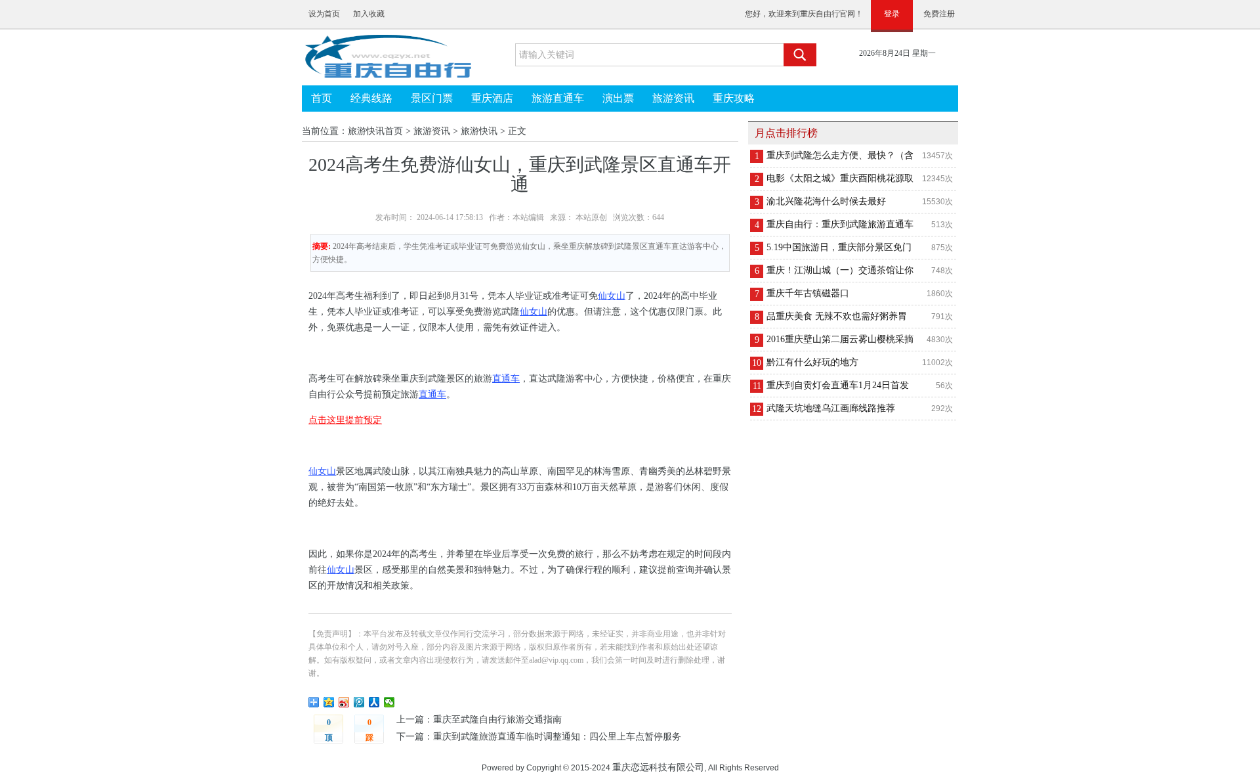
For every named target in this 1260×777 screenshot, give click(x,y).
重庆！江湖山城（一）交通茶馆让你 (840, 270)
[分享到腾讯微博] (359, 702)
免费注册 (939, 13)
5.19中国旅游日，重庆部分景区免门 (839, 247)
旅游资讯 (673, 98)
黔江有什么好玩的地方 (812, 362)
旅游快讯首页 (375, 131)
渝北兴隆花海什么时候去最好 (826, 201)
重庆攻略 (734, 98)
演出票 (618, 98)
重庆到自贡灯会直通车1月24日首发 (837, 385)
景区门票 (432, 98)
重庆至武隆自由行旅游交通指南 (497, 719)
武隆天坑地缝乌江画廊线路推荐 (830, 408)
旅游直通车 (558, 98)
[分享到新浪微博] (344, 702)
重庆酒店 (492, 98)
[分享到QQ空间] (329, 702)
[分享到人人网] (374, 702)
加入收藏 (369, 13)
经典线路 (371, 98)
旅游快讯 (479, 131)
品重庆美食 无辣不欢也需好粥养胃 (836, 316)
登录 (892, 13)
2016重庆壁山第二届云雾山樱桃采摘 (840, 339)
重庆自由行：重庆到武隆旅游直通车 (840, 224)
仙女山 (611, 296)
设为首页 (324, 13)
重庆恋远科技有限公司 (658, 767)
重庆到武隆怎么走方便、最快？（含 (840, 155)
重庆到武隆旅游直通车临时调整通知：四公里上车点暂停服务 (557, 737)
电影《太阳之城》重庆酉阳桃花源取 (840, 178)
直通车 (506, 379)
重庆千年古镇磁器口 (807, 293)
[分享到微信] (389, 702)
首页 (321, 98)
